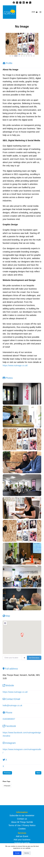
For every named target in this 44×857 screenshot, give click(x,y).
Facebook (10, 726)
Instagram (10, 743)
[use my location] (24, 658)
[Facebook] (14, 3)
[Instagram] (20, 3)
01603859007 (9, 719)
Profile (9, 63)
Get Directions (34, 658)
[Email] (27, 3)
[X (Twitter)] (17, 3)
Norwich (7, 786)
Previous (7, 773)
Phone (8, 712)
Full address (11, 668)
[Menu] (40, 12)
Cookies (22, 829)
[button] (5, 45)
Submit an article (22, 843)
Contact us (22, 819)
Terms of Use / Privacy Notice (22, 825)
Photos (9, 378)
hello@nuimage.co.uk (12, 705)
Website (9, 685)
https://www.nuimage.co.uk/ (15, 365)
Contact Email (12, 699)
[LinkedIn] (24, 3)
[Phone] (30, 3)
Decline (26, 853)
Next (38, 773)
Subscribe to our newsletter (22, 815)
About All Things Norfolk (22, 822)
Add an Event (22, 836)
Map (7, 615)
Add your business (22, 839)
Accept (17, 853)
